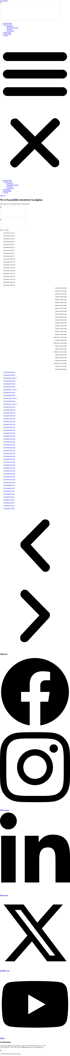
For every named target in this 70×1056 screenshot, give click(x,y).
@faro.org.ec (4, 810)
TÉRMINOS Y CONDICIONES (33, 1051)
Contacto (5, 35)
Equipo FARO (7, 34)
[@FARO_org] (35, 967)
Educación (10, 29)
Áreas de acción (7, 25)
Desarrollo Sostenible (12, 28)
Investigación (10, 31)
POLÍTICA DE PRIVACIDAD (14, 1051)
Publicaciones (7, 32)
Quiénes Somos (7, 23)
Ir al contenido (4, 0)
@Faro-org (4, 895)
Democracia (10, 26)
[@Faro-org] (35, 892)
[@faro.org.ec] (35, 806)
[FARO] (35, 1035)
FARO (2, 1038)
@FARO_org (4, 971)
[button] (35, 108)
